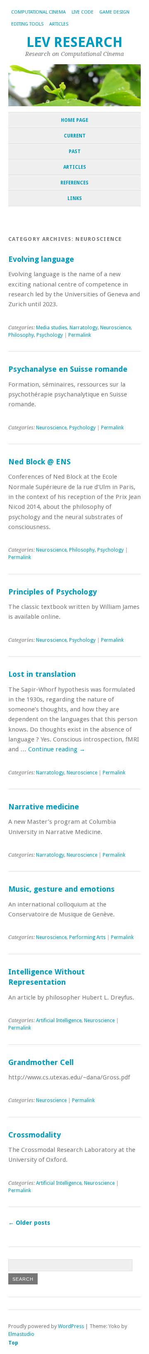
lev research (74, 42)
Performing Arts (87, 937)
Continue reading (56, 749)
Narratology (84, 328)
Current (75, 136)
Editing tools (27, 24)
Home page (74, 120)
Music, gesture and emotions (61, 889)
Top (13, 1343)
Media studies (51, 328)
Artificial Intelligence (59, 1020)
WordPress (71, 1326)
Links (74, 198)
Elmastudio (21, 1334)
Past (75, 151)
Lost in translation (42, 674)
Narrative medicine (43, 806)
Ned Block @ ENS (39, 461)
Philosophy (21, 335)
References (74, 183)
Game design (114, 12)
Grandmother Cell (41, 1062)
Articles (58, 24)
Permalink (79, 335)
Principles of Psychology (52, 591)
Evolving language (41, 259)
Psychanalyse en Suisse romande (67, 369)
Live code (83, 12)
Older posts (29, 1222)
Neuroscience (115, 328)
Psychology (49, 335)
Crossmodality (34, 1134)
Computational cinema (38, 12)
